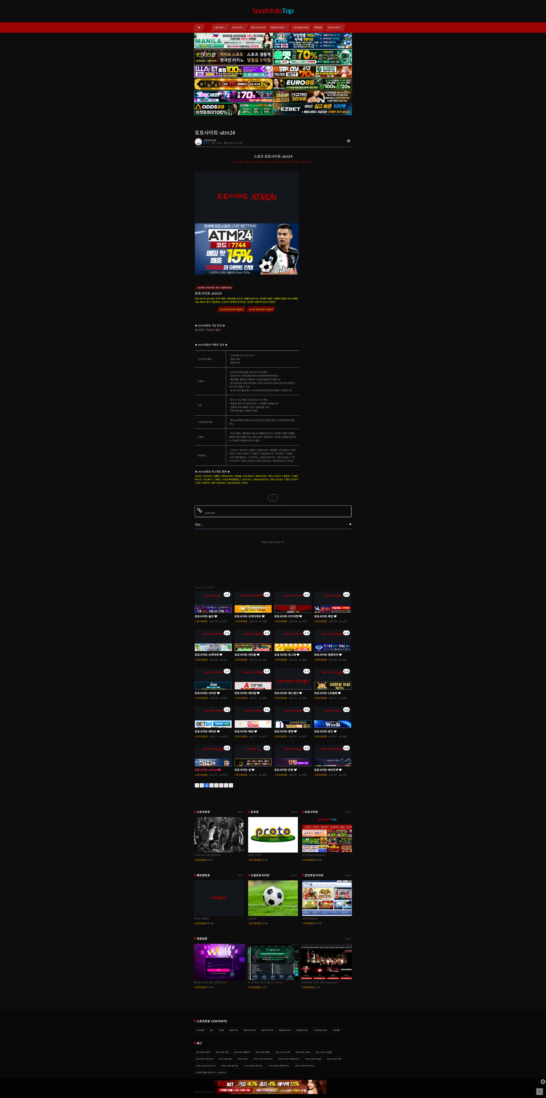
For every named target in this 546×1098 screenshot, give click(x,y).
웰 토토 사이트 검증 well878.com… (211, 982)
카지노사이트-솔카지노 (230, 1065)
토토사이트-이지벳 (282, 1052)
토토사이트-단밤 (284, 770)
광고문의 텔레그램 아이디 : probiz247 (211, 1072)
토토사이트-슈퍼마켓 (207, 655)
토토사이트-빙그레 (285, 655)
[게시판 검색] (348, 587)
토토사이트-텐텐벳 (262, 1052)
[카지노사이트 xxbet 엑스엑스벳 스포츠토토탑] (270, 1087)
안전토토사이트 (313, 875)
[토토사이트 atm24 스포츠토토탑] (247, 222)
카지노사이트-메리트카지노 (279, 1065)
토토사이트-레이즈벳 (326, 770)
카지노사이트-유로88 (313, 1058)
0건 (208, 143)
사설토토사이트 (259, 875)
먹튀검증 (318, 27)
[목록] (348, 140)
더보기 (240, 812)
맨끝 (231, 785)
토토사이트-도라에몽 (323, 1052)
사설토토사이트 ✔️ (279, 27)
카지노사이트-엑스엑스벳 (206, 1065)
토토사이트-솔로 (204, 616)
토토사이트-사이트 (206, 693)
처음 (197, 785)
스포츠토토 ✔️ (220, 27)
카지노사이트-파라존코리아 (289, 1058)
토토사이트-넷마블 (246, 655)
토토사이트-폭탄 (324, 616)
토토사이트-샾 (243, 770)
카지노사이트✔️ (335, 27)
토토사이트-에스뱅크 (286, 693)
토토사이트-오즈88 (302, 1052)
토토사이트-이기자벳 (286, 616)
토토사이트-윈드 (324, 731)
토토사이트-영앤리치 (326, 655)
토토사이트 (311, 811)
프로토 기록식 (254, 855)
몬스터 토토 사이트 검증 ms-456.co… (266, 982)
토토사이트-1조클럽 (326, 693)
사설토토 (252, 918)
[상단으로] (539, 1091)
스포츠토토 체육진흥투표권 (207, 855)
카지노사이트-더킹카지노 (305, 1065)
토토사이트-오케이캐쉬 (248, 616)
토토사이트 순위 (258, 27)
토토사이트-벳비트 (206, 731)
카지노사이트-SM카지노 (253, 1065)
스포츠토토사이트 (300, 27)
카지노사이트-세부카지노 (263, 1058)
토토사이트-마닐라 (203, 1052)
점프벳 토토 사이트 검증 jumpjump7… (320, 982)
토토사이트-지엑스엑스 (205, 1058)
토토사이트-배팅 (244, 731)
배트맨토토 (203, 875)
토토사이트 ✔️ (239, 27)
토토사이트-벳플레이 (242, 1052)
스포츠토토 (203, 811)
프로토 (254, 811)
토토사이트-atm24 (206, 770)
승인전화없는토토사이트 (314, 855)
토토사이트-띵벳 (222, 1052)
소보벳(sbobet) (310, 918)
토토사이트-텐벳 (284, 731)
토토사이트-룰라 (225, 1058)
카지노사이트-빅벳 (334, 1058)
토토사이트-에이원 (246, 693)
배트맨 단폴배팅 (202, 918)
